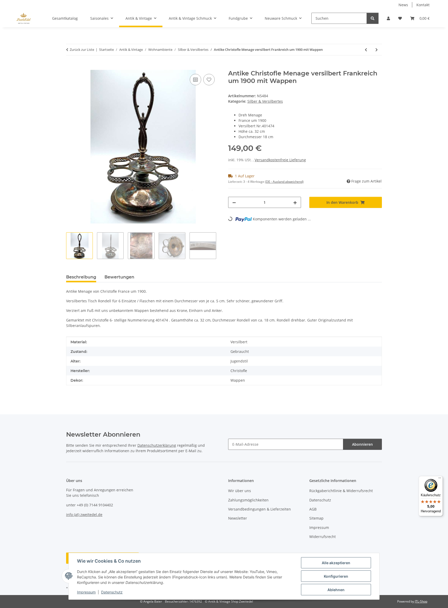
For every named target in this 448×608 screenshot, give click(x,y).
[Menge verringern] (234, 202)
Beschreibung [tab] (81, 277)
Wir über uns (239, 490)
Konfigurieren (336, 576)
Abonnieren (362, 444)
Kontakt (423, 4)
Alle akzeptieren (336, 563)
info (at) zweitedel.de (84, 514)
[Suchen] (373, 18)
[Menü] (440, 479)
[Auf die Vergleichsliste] (195, 79)
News (403, 4)
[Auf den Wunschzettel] (209, 79)
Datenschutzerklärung (156, 445)
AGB (313, 509)
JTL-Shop (421, 601)
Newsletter (237, 518)
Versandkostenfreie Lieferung (280, 159)
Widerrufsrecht (322, 536)
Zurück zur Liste (82, 49)
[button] (388, 18)
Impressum (86, 592)
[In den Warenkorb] (70, 67)
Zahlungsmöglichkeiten (248, 500)
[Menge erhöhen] (295, 202)
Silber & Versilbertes (265, 101)
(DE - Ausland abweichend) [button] (284, 181)
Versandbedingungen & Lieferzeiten (259, 509)
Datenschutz (112, 592)
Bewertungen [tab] (119, 277)
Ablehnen (336, 590)
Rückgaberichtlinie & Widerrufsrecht (341, 490)
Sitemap (316, 518)
